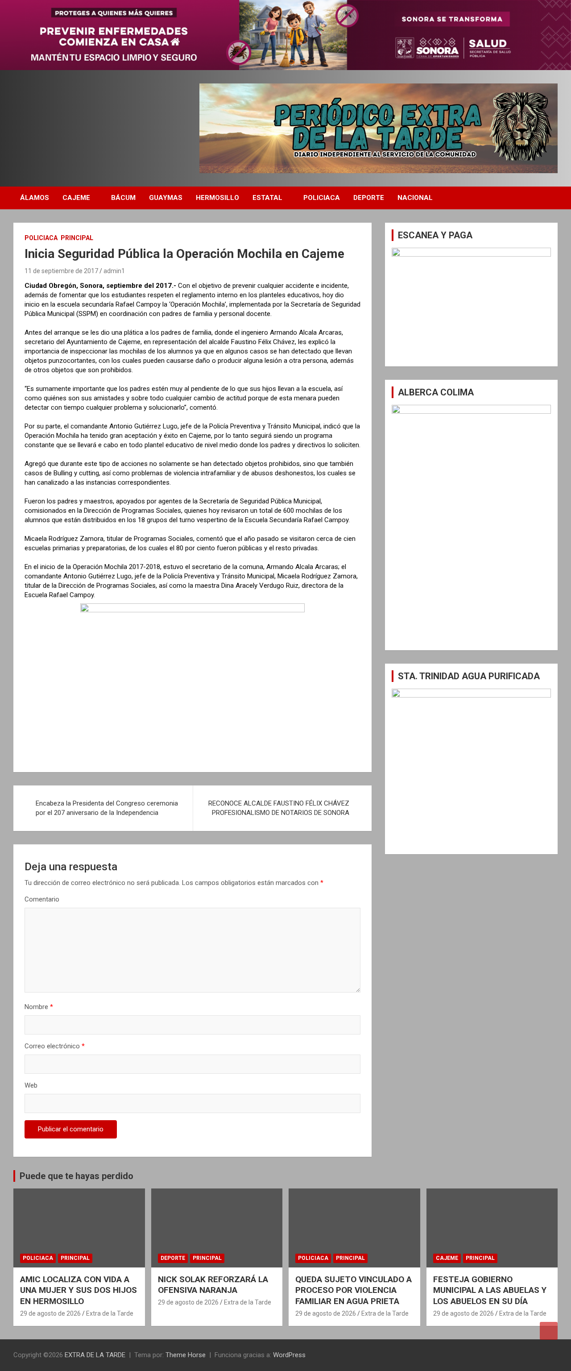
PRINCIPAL (77, 237)
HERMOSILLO (217, 198)
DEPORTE (368, 198)
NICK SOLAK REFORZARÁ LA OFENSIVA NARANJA (213, 1285)
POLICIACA (321, 198)
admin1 (114, 270)
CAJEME (76, 198)
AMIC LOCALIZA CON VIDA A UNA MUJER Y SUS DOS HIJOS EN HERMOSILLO (78, 1290)
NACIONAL (415, 198)
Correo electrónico (55, 1046)
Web (31, 1085)
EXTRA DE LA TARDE (95, 1355)
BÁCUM (123, 198)
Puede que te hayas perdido (76, 1176)
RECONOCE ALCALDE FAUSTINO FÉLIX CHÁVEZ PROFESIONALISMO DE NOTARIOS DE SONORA (278, 808)
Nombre (39, 1007)
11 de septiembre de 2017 (61, 270)
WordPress (289, 1355)
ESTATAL (267, 198)
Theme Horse (186, 1355)
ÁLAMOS (34, 198)
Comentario (42, 899)
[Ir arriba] (549, 1331)
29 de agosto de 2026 (50, 1313)
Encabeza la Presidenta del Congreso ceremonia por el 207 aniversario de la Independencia (107, 808)
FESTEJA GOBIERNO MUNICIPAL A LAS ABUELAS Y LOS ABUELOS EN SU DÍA (489, 1290)
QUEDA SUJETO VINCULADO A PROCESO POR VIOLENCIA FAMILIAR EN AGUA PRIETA (353, 1290)
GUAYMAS (165, 198)
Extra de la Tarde (109, 1313)
